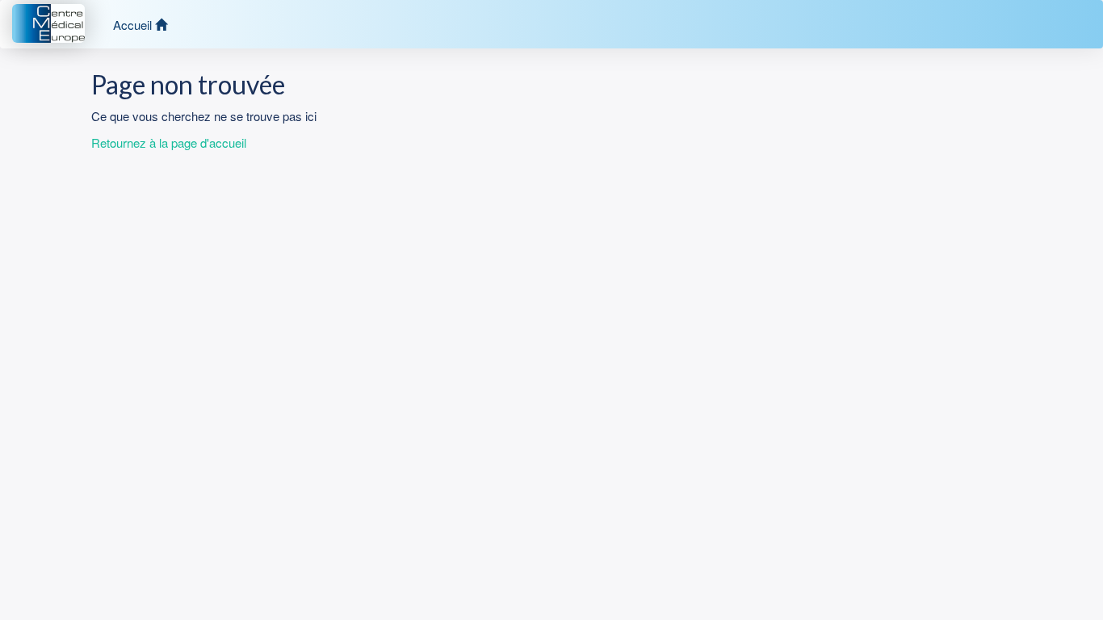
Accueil (134, 24)
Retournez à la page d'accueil (168, 142)
